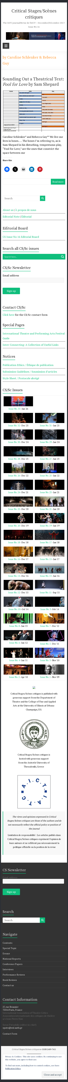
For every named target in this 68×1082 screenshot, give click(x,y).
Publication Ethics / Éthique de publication (28, 365)
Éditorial (26, 216)
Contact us (8, 985)
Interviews (8, 969)
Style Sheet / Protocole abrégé (21, 378)
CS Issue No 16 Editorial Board (21, 237)
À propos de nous (25, 210)
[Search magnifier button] (62, 257)
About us (8, 210)
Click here (8, 315)
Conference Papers (12, 964)
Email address (11, 275)
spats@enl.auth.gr (12, 1027)
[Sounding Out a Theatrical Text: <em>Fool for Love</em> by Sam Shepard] (34, 92)
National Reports (12, 958)
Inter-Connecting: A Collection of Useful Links (30, 345)
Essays (6, 953)
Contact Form (10, 1033)
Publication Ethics (13, 1068)
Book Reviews (10, 980)
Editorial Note (11, 216)
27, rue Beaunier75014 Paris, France (12, 1008)
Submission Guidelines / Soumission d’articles (30, 371)
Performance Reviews (14, 974)
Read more (58, 181)
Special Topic (10, 948)
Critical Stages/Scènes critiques (34, 14)
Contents (7, 942)
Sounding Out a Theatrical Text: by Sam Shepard (33, 81)
